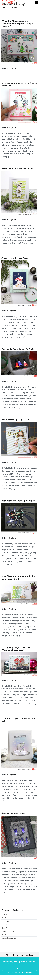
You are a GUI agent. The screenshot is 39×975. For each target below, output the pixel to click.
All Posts (5, 914)
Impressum (29, 972)
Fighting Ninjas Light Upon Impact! (19, 500)
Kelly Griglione (10, 68)
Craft (4, 918)
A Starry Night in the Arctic (15, 257)
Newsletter (18, 955)
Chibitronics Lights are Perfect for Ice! (18, 720)
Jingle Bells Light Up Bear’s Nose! (18, 168)
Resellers (29, 955)
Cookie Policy (10, 972)
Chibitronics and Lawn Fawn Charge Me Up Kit (19, 84)
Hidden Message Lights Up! (15, 419)
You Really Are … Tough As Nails (18, 349)
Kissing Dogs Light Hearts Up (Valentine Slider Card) (16, 648)
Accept (19, 968)
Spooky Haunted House (13, 813)
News (4, 935)
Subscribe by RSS (9, 938)
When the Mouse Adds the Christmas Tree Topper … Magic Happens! (17, 24)
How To (5, 928)
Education (6, 921)
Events (4, 925)
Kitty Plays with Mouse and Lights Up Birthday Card (18, 577)
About (8, 955)
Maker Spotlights (8, 931)
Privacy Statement (20, 972)
